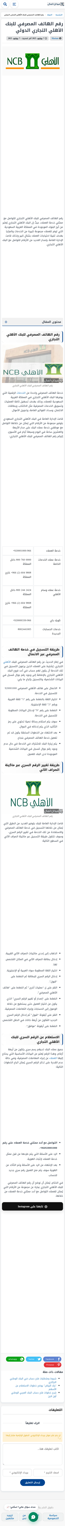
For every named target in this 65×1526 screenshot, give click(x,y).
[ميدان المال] (55, 4)
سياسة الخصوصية (53, 1517)
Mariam (55, 38)
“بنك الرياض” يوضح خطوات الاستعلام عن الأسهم (36, 1387)
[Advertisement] (42, 146)
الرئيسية (58, 14)
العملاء (53, 1058)
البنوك (49, 14)
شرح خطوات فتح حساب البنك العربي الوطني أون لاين (33, 1394)
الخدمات (21, 393)
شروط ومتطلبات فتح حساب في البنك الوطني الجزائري (33, 1380)
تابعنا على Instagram (32, 1206)
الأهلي (7, 662)
